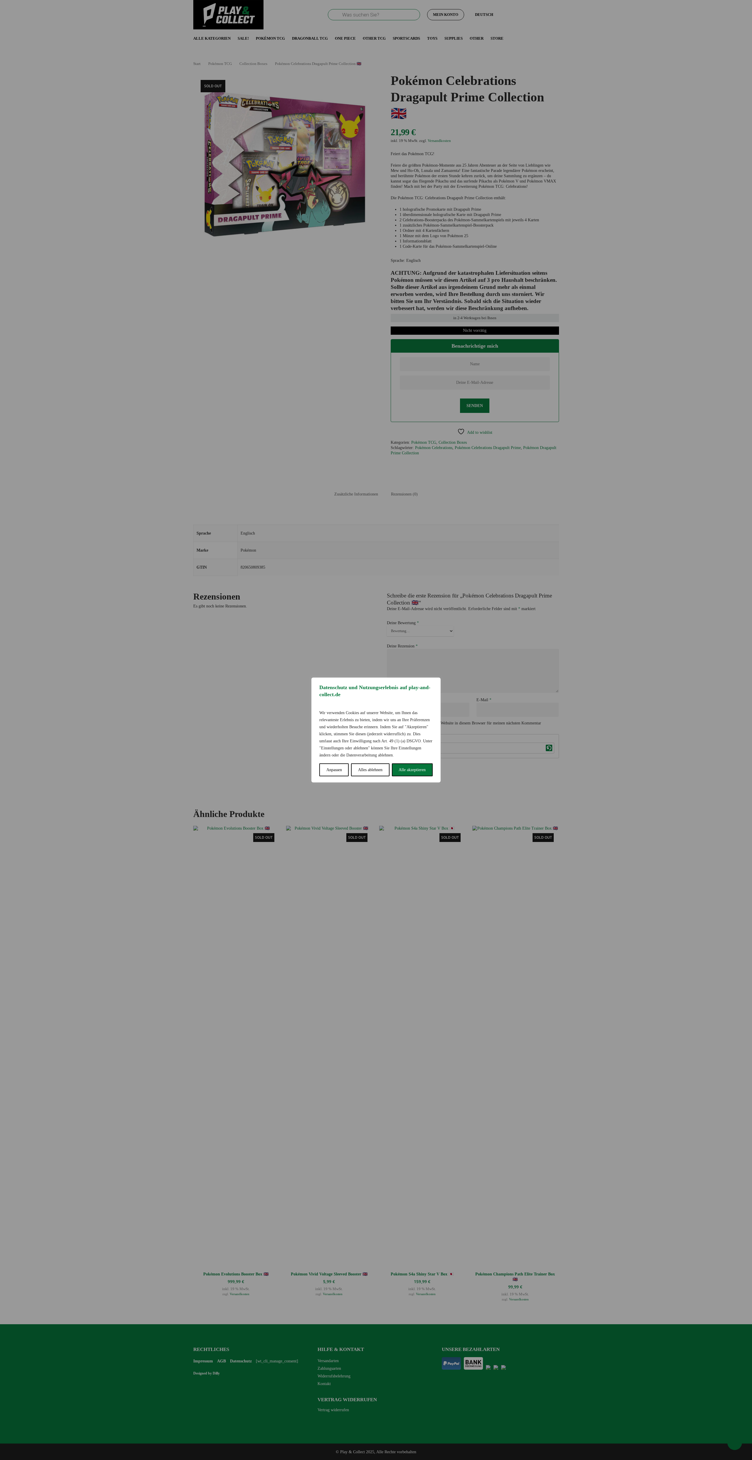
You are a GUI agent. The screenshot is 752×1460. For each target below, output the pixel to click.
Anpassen (334, 770)
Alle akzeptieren (412, 770)
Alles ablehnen (370, 770)
